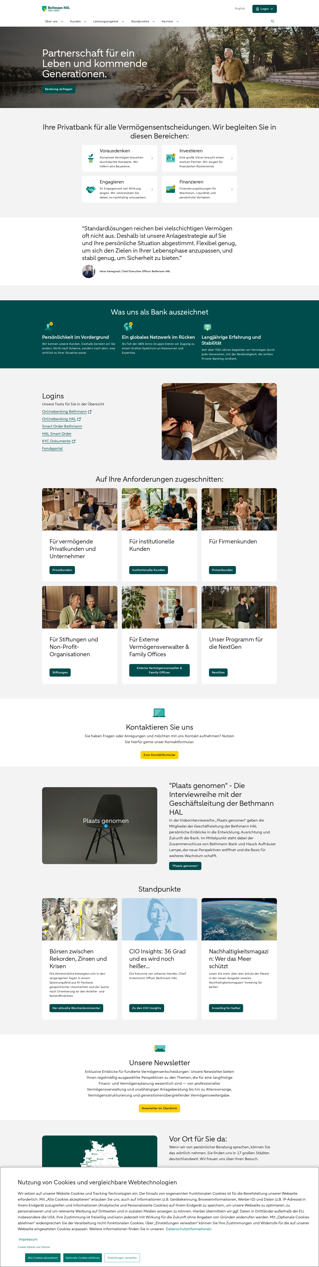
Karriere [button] (167, 21)
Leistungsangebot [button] (105, 21)
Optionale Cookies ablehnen (82, 1258)
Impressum (28, 1239)
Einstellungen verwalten (122, 1258)
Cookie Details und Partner (34, 1247)
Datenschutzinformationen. (189, 1229)
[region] (159, 1217)
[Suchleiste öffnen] (273, 21)
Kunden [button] (75, 21)
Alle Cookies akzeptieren (43, 1258)
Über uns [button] (51, 21)
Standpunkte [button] (140, 21)
